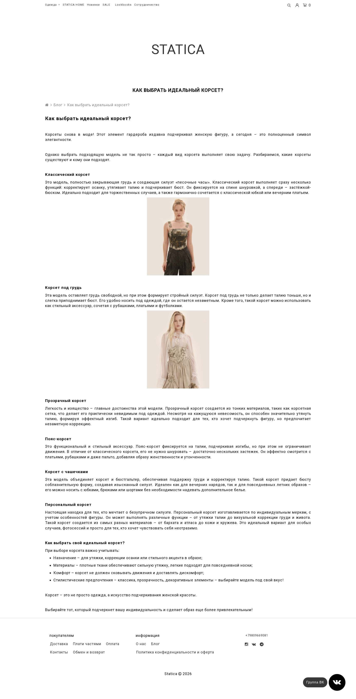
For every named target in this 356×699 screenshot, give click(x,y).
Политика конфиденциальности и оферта (174, 652)
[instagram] (246, 644)
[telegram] (262, 644)
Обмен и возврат (88, 652)
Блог (58, 105)
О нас (140, 644)
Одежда (51, 4)
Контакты (58, 652)
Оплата (112, 644)
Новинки (93, 4)
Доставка (58, 644)
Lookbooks (123, 4)
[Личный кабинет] (297, 5)
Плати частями (86, 644)
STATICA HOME (73, 4)
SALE (106, 4)
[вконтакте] (254, 644)
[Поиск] (289, 5)
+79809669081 (256, 635)
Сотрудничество (146, 4)
